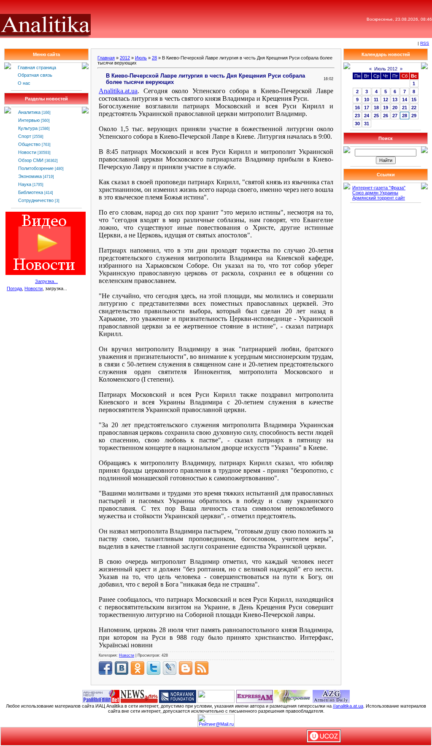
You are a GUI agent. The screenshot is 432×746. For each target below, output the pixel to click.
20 (394, 107)
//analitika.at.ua (348, 705)
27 (394, 115)
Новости (27, 152)
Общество (29, 144)
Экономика (30, 176)
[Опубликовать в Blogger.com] (185, 668)
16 (357, 107)
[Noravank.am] (177, 695)
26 (385, 115)
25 (376, 115)
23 (357, 115)
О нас (24, 83)
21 (404, 107)
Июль (141, 57)
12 (385, 99)
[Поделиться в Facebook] (105, 668)
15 (413, 99)
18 (376, 107)
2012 (125, 57)
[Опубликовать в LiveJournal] (169, 668)
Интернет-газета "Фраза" (378, 187)
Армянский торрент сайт (378, 197)
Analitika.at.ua (118, 90)
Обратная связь (35, 75)
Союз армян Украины (375, 192)
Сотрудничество (36, 200)
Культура (28, 128)
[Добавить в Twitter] (153, 668)
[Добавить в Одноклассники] (137, 668)
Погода (14, 288)
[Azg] (331, 695)
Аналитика (29, 112)
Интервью (29, 120)
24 (366, 115)
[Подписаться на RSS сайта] (201, 668)
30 (357, 123)
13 (394, 99)
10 (366, 99)
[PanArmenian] (100, 695)
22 (413, 107)
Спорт (24, 136)
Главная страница (37, 67)
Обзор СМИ (30, 160)
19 (385, 107)
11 (376, 99)
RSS (424, 43)
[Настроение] (292, 695)
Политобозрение (36, 168)
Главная (106, 57)
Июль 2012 (385, 68)
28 (154, 57)
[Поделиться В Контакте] (121, 668)
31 (366, 123)
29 (413, 115)
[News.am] (139, 695)
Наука (24, 184)
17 (366, 107)
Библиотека (30, 192)
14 (404, 99)
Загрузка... (46, 281)
